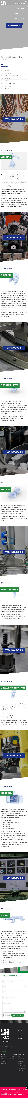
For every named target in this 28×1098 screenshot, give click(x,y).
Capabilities (19, 13)
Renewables (3, 1063)
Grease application (11, 75)
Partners (4, 66)
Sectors (23, 3)
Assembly (20, 1060)
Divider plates (10, 83)
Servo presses (9, 78)
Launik (17, 3)
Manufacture (21, 1058)
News (17, 18)
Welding (8, 88)
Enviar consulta (17, 1015)
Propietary (12, 1056)
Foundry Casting (4, 1060)
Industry (3, 1061)
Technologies (19, 8)
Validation (20, 1070)
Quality (22, 18)
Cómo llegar (5, 1051)
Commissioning (21, 1068)
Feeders (7, 81)
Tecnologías (13, 1054)
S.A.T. (19, 1072)
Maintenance (21, 1074)
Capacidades (21, 1054)
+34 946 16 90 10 (6, 1049)
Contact (19, 24)
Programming (21, 1065)
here (23, 1094)
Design (20, 1056)
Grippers (8, 86)
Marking (8, 73)
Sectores (3, 1054)
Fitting (19, 1067)
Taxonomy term (7, 150)
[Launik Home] (3, 3)
